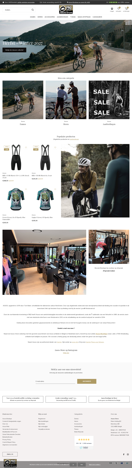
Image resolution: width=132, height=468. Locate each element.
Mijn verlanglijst (43, 426)
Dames (32, 17)
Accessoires (50, 17)
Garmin (59, 342)
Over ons (5, 424)
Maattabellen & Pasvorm (10, 432)
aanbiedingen (74, 139)
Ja (73, 464)
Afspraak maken (109, 271)
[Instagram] (128, 454)
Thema (73, 17)
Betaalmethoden (7, 437)
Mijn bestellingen (43, 421)
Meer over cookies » (94, 464)
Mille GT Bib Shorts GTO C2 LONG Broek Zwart (16, 177)
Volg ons (66, 353)
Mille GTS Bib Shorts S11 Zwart (42, 176)
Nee (82, 464)
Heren (40, 17)
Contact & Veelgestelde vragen (12, 421)
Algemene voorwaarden (10, 445)
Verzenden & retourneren (10, 429)
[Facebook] (123, 454)
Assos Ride (6, 426)
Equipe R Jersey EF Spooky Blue (42, 217)
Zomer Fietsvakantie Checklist (11, 434)
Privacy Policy (7, 439)
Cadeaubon (97, 17)
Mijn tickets (41, 424)
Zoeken (32, 9)
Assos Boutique (7, 418)
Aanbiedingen (62, 17)
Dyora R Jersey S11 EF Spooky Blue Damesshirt (14, 218)
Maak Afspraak (84, 17)
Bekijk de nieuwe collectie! (14, 50)
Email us (10, 454)
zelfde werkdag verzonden (26, 2)
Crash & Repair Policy (9, 442)
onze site (75, 342)
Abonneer (87, 381)
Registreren (41, 418)
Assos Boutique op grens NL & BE (79, 2)
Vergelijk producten (44, 429)
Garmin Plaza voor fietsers (95, 342)
